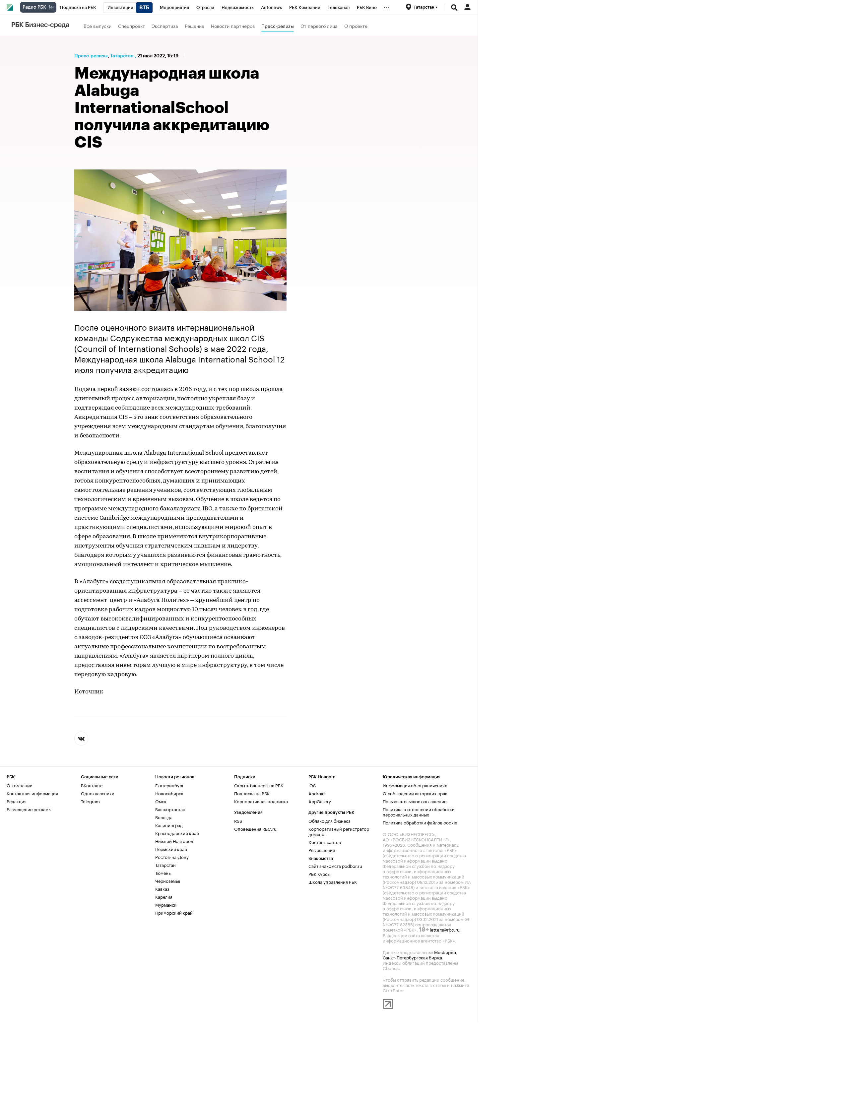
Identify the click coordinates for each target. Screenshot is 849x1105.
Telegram (90, 801)
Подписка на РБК (252, 793)
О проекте (355, 25)
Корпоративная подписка (261, 801)
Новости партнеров (233, 25)
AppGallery (319, 801)
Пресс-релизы (277, 25)
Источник (88, 692)
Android (316, 793)
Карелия (163, 896)
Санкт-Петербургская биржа (412, 957)
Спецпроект (131, 25)
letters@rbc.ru (445, 929)
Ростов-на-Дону (172, 856)
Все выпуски (97, 25)
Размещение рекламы (29, 809)
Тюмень (162, 872)
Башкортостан (170, 809)
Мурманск (165, 904)
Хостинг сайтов (324, 841)
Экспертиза (165, 25)
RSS (238, 820)
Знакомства (320, 857)
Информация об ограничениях (415, 785)
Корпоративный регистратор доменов (338, 831)
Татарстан (122, 55)
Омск (160, 801)
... (386, 6)
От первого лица (319, 25)
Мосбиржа (445, 951)
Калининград (169, 824)
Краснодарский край (177, 832)
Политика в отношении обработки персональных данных (419, 811)
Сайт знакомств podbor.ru (335, 865)
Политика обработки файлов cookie (420, 822)
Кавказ (162, 888)
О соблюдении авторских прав (415, 793)
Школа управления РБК (332, 881)
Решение (194, 25)
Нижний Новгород (174, 840)
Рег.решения (321, 849)
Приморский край (174, 912)
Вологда (163, 816)
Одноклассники (97, 793)
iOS (312, 785)
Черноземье (167, 880)
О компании (20, 785)
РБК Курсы (319, 873)
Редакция (17, 801)
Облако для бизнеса (329, 820)
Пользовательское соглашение (414, 801)
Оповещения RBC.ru (255, 828)
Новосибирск (169, 793)
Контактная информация (32, 793)
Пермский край (171, 848)
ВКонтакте (91, 785)
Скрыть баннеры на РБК (258, 785)
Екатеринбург (169, 785)
